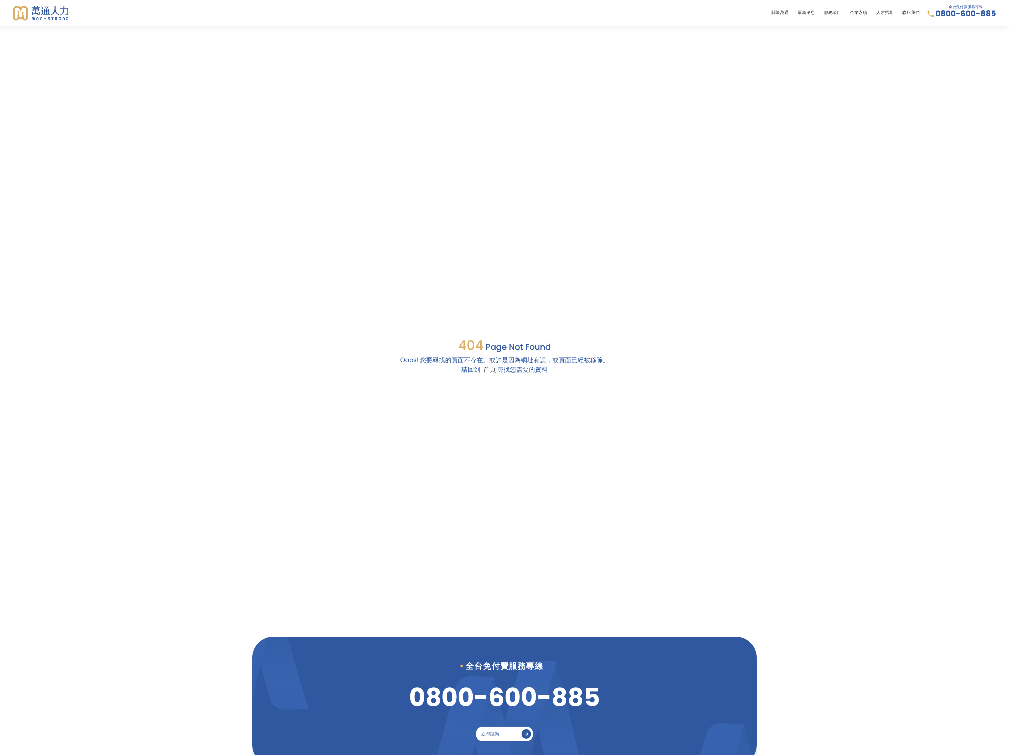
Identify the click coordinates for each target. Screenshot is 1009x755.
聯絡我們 (911, 12)
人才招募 (885, 12)
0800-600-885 (965, 14)
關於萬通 (780, 12)
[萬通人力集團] (40, 13)
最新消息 (806, 12)
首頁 (489, 369)
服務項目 (832, 12)
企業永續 (858, 12)
